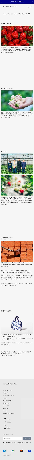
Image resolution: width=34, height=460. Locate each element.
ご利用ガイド (5, 393)
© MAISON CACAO (6, 455)
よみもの (4, 411)
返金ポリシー (5, 408)
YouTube (9, 428)
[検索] (27, 6)
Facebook (9, 422)
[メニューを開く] (3, 6)
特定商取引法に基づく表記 (8, 413)
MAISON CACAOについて (8, 395)
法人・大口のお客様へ (7, 400)
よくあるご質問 (6, 405)
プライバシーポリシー (7, 403)
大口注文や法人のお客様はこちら (17, 1)
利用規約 (5, 398)
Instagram (9, 419)
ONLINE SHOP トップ (7, 390)
